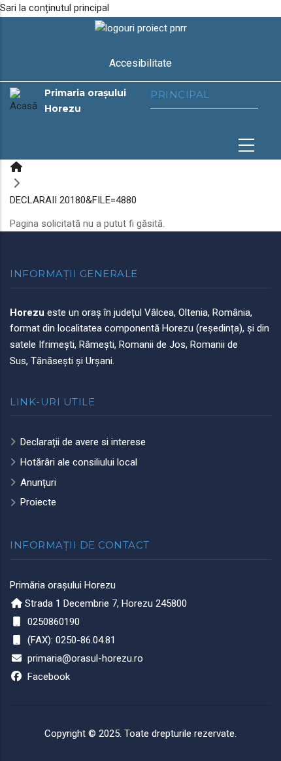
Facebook (48, 677)
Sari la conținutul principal (54, 8)
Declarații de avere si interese (83, 442)
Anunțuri (38, 482)
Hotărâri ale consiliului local (78, 462)
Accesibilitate (140, 63)
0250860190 (53, 622)
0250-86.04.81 (86, 640)
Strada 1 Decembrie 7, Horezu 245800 (106, 603)
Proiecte (38, 502)
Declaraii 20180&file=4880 (73, 200)
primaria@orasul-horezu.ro (85, 658)
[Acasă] (24, 101)
